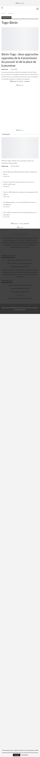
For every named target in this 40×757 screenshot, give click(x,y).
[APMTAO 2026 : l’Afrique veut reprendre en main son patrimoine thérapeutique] (20, 147)
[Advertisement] (20, 108)
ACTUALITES (2, 27)
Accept (16, 755)
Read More (25, 755)
